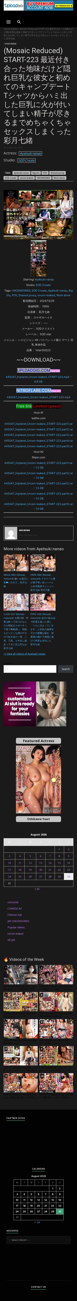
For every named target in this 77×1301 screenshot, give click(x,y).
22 (59, 869)
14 (50, 863)
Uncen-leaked (11, 28)
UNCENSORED (43, 177)
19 (30, 869)
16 (68, 863)
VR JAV (11, 940)
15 (59, 863)
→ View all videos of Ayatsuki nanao (24, 653)
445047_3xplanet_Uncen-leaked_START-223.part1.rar (38, 423)
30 (68, 876)
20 (40, 869)
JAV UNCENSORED (18, 921)
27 (40, 876)
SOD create (10, 177)
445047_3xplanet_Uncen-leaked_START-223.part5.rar (38, 446)
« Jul (37, 888)
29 (59, 876)
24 (9, 876)
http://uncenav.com (28, 535)
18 (19, 869)
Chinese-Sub (15, 914)
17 (9, 869)
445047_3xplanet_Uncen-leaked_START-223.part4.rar (38, 440)
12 (30, 863)
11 (19, 863)
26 (30, 876)
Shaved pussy (57, 172)
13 (40, 863)
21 (50, 869)
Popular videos (16, 927)
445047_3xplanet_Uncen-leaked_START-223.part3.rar (38, 435)
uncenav (24, 530)
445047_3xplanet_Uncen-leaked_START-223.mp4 (38, 397)
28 (50, 876)
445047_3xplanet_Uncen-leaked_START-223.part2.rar (38, 429)
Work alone (59, 177)
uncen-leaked (26, 177)
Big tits (36, 172)
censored (13, 902)
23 (68, 869)
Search (7, 663)
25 (19, 876)
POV (45, 172)
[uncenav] (11, 533)
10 (9, 863)
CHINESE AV (15, 908)
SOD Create (26, 160)
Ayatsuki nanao (30, 153)
